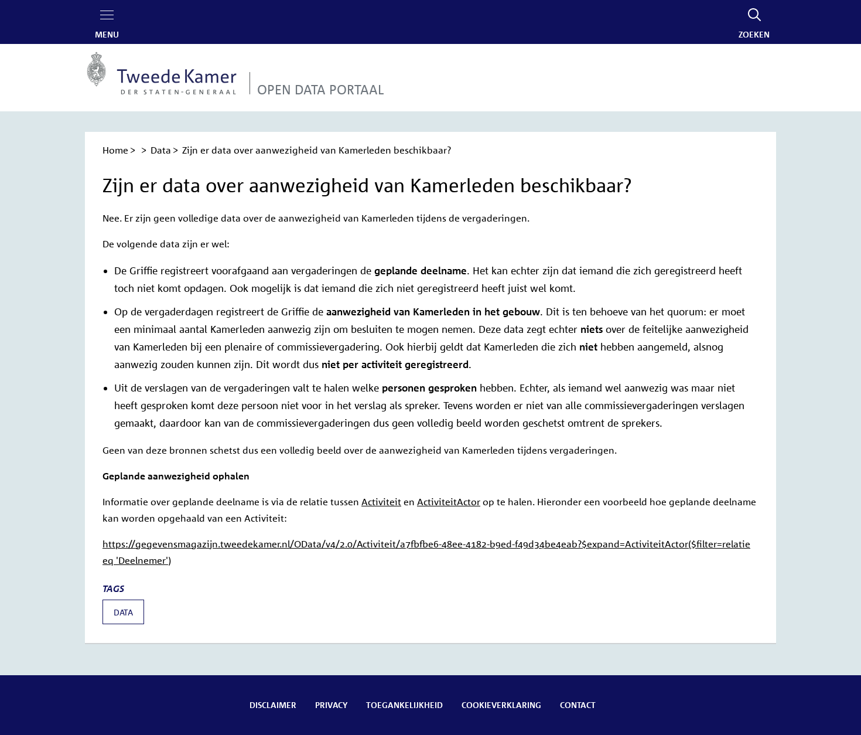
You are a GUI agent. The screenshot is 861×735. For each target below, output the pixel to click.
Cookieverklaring (501, 705)
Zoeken (754, 33)
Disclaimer (273, 705)
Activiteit (381, 502)
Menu (107, 33)
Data (161, 150)
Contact (578, 705)
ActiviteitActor (448, 502)
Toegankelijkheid (404, 705)
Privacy (331, 705)
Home (115, 150)
